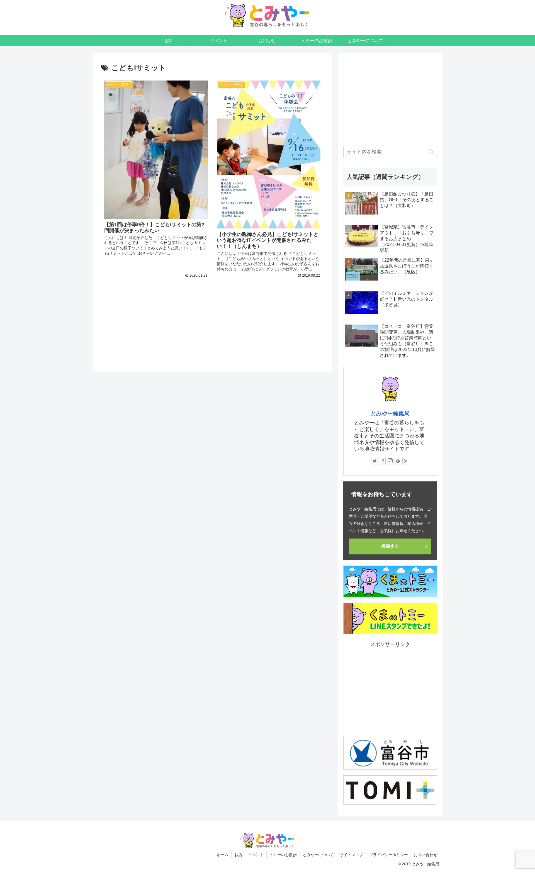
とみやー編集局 (390, 413)
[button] (431, 151)
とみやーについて (318, 854)
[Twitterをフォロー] (374, 461)
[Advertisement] (212, 312)
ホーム (222, 854)
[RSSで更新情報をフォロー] (405, 461)
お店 (238, 854)
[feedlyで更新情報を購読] (398, 461)
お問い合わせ (425, 854)
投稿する (390, 546)
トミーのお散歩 (283, 854)
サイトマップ (351, 854)
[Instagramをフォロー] (390, 461)
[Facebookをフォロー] (382, 461)
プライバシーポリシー (388, 854)
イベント (256, 854)
